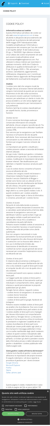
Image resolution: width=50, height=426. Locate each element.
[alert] (25, 407)
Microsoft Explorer (13, 365)
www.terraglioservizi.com (23, 35)
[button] (25, 419)
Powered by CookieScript (25, 422)
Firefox (8, 368)
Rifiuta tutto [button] (37, 414)
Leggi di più (37, 402)
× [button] (48, 391)
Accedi (46, 3)
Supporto (14, 3)
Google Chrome (12, 363)
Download (25, 3)
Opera (8, 370)
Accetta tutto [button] (13, 414)
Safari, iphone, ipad (13, 373)
